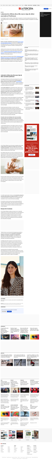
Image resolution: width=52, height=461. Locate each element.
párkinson (10, 303)
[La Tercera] (4, 439)
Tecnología (13, 5)
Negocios (10, 5)
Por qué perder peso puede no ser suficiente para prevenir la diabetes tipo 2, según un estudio (4, 331)
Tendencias (22, 380)
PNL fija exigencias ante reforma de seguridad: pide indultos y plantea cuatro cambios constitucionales (31, 70)
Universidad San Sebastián (5, 304)
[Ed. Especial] (27, 438)
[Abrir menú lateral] (1, 8)
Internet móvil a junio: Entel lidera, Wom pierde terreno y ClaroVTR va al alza (15, 400)
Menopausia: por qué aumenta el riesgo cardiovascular (34, 407)
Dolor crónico (12, 304)
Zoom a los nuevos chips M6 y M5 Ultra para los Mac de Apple (34, 329)
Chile (1, 380)
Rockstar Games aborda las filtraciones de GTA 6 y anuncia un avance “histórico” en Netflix (15, 330)
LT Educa (38, 5)
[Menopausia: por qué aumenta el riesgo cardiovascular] (34, 413)
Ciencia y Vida (21, 303)
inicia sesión (4, 311)
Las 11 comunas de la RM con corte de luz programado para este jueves (19, 356)
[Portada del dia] (32, 140)
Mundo (20, 5)
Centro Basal (17, 303)
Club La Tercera (30, 5)
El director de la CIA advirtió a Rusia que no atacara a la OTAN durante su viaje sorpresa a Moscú (24, 424)
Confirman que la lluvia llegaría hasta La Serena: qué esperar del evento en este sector (24, 400)
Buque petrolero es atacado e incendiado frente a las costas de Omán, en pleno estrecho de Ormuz (32, 63)
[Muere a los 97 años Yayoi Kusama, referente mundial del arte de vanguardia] (15, 413)
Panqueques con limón (33, 422)
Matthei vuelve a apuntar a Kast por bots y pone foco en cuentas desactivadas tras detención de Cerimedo (31, 55)
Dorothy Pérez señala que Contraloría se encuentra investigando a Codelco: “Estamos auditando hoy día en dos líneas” (30, 108)
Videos (22, 5)
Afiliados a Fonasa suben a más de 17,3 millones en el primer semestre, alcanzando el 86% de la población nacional (15, 395)
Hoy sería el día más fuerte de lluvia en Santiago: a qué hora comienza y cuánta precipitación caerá (24, 330)
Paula (31, 405)
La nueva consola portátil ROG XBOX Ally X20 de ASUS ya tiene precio (5, 423)
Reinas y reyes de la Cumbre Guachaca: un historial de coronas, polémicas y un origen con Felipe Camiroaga (15, 419)
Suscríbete (9, 311)
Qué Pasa (2, 12)
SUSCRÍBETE (32, 154)
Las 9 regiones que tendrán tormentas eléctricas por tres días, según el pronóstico (24, 383)
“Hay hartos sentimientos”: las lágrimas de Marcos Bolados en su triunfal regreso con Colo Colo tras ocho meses (34, 395)
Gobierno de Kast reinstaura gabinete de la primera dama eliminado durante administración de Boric (32, 51)
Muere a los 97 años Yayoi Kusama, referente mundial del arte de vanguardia (31, 66)
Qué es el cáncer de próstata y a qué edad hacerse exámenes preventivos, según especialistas (30, 101)
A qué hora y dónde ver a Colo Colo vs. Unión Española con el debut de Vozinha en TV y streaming (33, 357)
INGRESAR (50, 8)
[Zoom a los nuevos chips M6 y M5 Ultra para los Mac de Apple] (34, 336)
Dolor (9, 304)
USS (1, 304)
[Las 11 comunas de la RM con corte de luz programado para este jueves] (20, 362)
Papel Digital (34, 5)
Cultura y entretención (14, 405)
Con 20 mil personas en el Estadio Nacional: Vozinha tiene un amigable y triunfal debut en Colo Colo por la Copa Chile (30, 104)
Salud (13, 303)
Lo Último (26, 5)
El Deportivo (16, 5)
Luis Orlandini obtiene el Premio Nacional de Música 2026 (14, 423)
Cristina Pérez (5, 22)
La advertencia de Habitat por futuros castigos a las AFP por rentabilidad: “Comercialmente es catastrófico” (14, 384)
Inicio (1, 5)
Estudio (15, 303)
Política (4, 5)
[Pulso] (12, 438)
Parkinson (7, 303)
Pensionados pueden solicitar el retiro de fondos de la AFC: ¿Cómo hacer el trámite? (6, 356)
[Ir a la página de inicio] (26, 9)
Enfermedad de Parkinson (17, 304)
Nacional (7, 5)
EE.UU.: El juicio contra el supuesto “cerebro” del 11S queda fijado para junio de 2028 (24, 419)
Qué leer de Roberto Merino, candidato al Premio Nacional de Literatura (34, 419)
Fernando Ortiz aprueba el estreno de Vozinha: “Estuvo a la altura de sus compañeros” (34, 383)
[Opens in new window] (19, 438)
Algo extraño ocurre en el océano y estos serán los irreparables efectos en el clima (12, 300)
